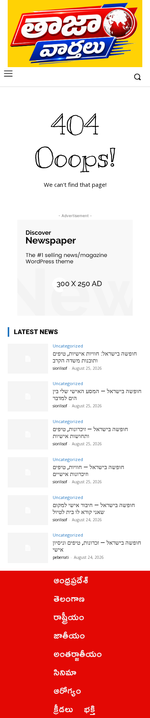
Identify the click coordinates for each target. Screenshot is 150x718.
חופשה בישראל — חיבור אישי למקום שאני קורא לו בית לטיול (94, 508)
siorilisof (60, 368)
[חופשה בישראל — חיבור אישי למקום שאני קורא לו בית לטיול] (28, 510)
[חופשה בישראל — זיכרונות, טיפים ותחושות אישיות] (28, 434)
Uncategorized (68, 346)
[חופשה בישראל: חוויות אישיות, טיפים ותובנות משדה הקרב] (28, 359)
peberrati (61, 557)
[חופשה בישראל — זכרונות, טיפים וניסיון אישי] (28, 548)
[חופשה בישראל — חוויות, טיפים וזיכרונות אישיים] (28, 472)
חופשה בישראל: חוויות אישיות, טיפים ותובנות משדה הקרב (95, 357)
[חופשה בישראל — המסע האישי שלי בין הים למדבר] (28, 396)
